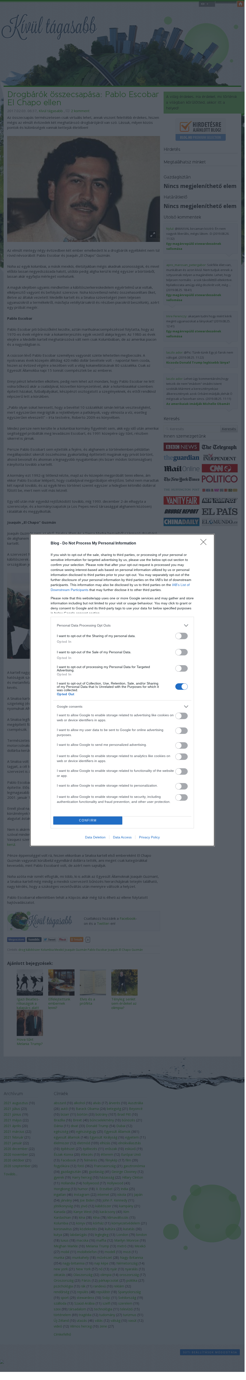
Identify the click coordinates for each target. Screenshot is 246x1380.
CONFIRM (88, 820)
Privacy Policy (149, 837)
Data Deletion (95, 837)
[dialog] (122, 690)
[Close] (204, 543)
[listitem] (122, 625)
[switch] (181, 636)
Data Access (122, 837)
